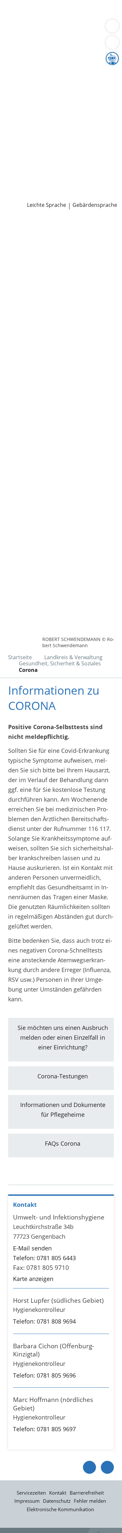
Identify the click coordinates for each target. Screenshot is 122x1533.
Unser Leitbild (24, 170)
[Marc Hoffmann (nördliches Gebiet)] (61, 1416)
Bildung (108, 71)
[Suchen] (112, 42)
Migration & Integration (58, 21)
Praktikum (43, 162)
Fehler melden (90, 1501)
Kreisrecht (100, 129)
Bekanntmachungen (32, 95)
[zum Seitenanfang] (107, 1467)
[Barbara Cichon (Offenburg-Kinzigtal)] (61, 1362)
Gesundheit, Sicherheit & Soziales (50, 71)
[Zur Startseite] (23, 227)
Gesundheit (20, 37)
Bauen (13, 12)
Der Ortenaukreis (28, 62)
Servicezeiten (31, 1492)
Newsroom (15, 179)
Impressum (27, 1501)
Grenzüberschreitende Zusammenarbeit (59, 112)
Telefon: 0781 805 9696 (44, 1375)
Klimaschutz (21, 87)
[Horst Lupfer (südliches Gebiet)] (61, 1313)
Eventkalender (70, 154)
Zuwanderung (24, 79)
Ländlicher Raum (67, 79)
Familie (15, 21)
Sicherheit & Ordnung (34, 29)
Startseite (20, 657)
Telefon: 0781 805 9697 (44, 1429)
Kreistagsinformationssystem (45, 129)
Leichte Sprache (46, 205)
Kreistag (11, 120)
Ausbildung (106, 154)
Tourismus (54, 87)
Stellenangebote (27, 154)
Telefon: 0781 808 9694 (44, 1321)
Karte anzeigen (33, 1279)
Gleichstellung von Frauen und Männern (60, 104)
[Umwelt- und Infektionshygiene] (61, 1248)
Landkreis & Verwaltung (32, 54)
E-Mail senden (32, 1248)
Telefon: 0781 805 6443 (44, 1258)
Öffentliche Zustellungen (38, 195)
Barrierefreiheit (87, 1492)
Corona (28, 669)
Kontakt (57, 1492)
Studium (16, 162)
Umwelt (48, 37)
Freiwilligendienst (83, 162)
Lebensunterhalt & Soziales (61, 12)
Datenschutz (57, 1501)
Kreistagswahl (24, 137)
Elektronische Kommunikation (60, 1509)
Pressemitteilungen (31, 187)
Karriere (11, 145)
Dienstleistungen (23, 4)
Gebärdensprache (95, 205)
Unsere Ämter (19, 46)
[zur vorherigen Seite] (89, 1467)
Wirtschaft (80, 29)
